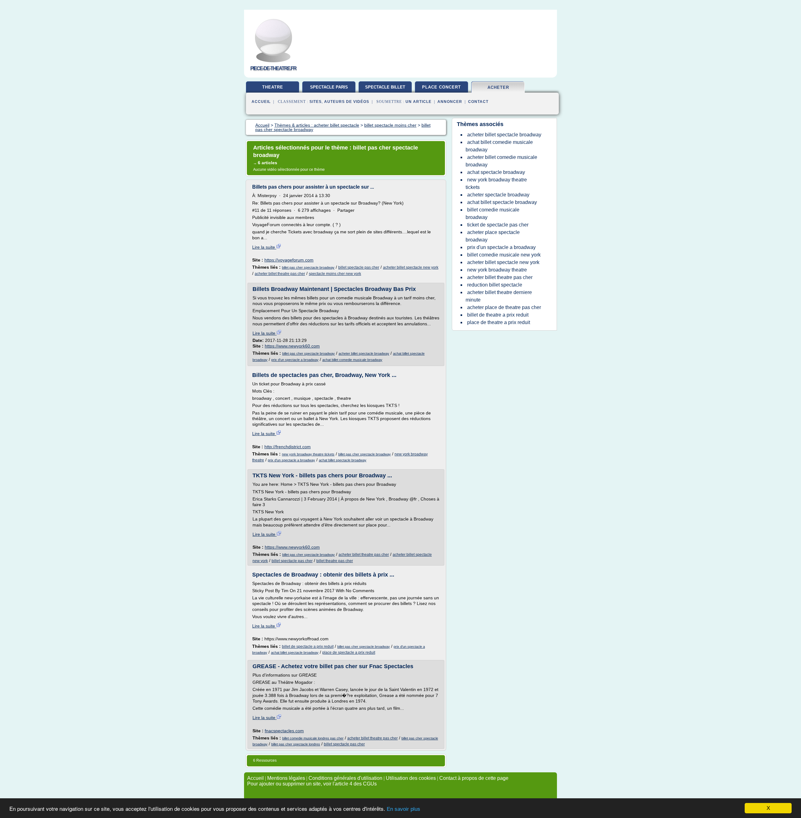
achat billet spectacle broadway (342, 460)
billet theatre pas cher (334, 561)
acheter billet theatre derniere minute (499, 296)
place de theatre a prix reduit (498, 322)
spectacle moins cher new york (335, 274)
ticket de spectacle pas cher (497, 224)
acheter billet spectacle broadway (364, 353)
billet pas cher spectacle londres (295, 744)
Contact (478, 101)
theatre (272, 87)
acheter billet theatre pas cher (280, 274)
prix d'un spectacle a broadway (295, 360)
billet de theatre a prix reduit (497, 315)
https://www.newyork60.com (292, 345)
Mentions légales (286, 778)
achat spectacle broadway (496, 172)
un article (418, 101)
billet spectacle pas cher (358, 267)
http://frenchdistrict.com (287, 446)
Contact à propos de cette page (473, 778)
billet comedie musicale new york (504, 254)
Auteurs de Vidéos (346, 101)
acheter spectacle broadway (498, 194)
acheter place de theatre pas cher (504, 307)
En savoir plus (403, 809)
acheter (498, 87)
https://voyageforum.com (289, 259)
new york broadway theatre (497, 269)
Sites (315, 101)
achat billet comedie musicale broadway (352, 360)
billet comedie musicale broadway (492, 213)
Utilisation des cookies (411, 778)
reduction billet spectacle (494, 284)
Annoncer (449, 101)
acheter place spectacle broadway (493, 236)
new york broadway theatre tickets (308, 454)
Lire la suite (264, 247)
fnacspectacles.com (284, 730)
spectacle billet (385, 87)
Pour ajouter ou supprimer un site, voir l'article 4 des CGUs (312, 783)
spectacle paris (329, 87)
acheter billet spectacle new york (410, 267)
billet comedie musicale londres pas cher (313, 738)
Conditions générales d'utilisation (345, 778)
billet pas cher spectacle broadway (308, 267)
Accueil (261, 101)
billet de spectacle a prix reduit (308, 646)
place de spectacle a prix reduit (348, 652)
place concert (441, 87)
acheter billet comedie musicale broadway (501, 161)
